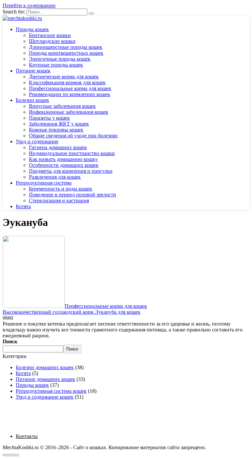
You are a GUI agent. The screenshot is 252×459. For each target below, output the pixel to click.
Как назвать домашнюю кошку (63, 159)
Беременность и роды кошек (60, 188)
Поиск (10, 341)
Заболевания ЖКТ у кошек (59, 124)
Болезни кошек (32, 100)
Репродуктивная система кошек (51, 391)
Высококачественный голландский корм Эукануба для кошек (71, 312)
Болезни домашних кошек (45, 367)
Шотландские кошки (52, 41)
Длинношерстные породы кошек (65, 47)
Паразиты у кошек (49, 118)
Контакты (27, 436)
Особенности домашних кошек (63, 165)
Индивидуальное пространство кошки (72, 153)
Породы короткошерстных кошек (66, 53)
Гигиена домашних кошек (58, 147)
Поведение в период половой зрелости (72, 194)
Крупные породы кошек (56, 65)
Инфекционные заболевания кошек (68, 112)
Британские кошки (50, 35)
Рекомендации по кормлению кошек (69, 94)
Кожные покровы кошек (56, 129)
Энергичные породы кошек (60, 59)
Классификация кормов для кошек (67, 82)
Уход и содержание (37, 141)
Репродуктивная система (44, 183)
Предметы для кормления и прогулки (71, 171)
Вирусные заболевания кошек (62, 106)
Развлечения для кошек (55, 177)
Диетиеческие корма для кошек (64, 76)
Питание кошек (33, 70)
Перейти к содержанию (29, 5)
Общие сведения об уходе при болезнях (73, 135)
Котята (23, 206)
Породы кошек (32, 29)
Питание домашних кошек (45, 379)
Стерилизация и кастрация (59, 200)
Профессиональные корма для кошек (70, 88)
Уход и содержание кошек (45, 397)
